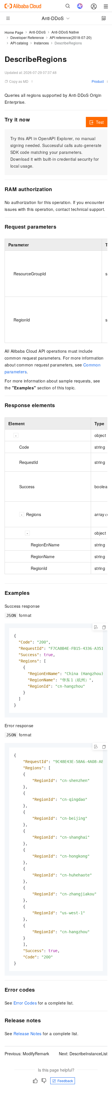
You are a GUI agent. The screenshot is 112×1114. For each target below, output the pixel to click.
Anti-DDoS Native (65, 32)
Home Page (14, 32)
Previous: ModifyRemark (27, 1053)
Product (98, 81)
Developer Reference (27, 37)
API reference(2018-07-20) (71, 37)
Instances (41, 42)
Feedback (65, 1080)
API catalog (19, 42)
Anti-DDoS (37, 32)
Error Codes (25, 1003)
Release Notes (27, 1033)
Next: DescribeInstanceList (83, 1053)
